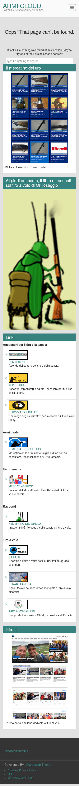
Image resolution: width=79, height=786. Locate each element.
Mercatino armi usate (20, 778)
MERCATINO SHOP (21, 486)
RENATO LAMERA (20, 584)
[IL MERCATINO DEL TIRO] (18, 442)
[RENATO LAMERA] (18, 577)
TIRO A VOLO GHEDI (22, 611)
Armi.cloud (22, 5)
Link (10, 774)
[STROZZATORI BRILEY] (18, 405)
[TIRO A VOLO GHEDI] (18, 604)
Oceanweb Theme (38, 764)
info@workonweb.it (16, 751)
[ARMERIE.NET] (18, 354)
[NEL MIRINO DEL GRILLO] (18, 516)
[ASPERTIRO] (18, 378)
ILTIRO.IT (15, 557)
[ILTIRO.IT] (18, 550)
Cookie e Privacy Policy (22, 770)
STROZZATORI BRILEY (23, 412)
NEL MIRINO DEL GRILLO (25, 523)
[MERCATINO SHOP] (18, 479)
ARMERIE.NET (18, 362)
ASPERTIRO (16, 385)
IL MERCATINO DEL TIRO (25, 449)
